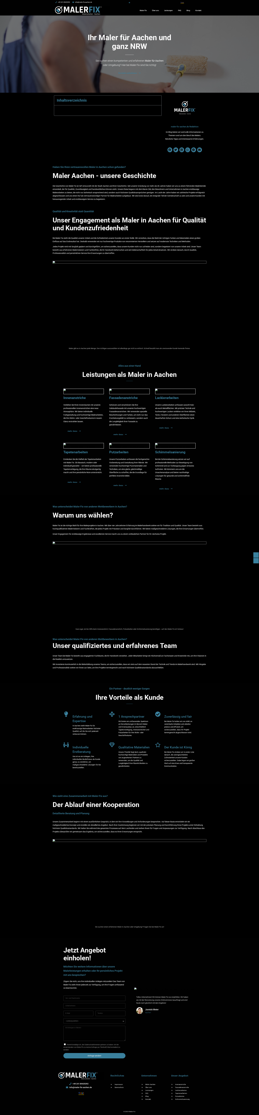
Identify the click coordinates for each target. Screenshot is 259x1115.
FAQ (179, 10)
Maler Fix (143, 10)
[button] (169, 149)
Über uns (155, 10)
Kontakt (198, 10)
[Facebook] (129, 2)
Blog (188, 10)
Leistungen (168, 10)
